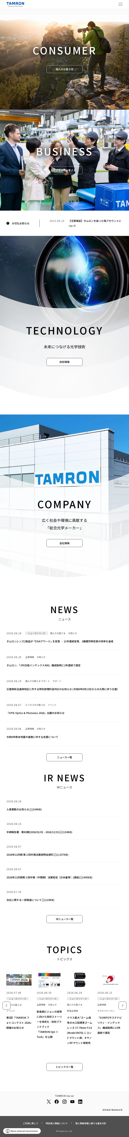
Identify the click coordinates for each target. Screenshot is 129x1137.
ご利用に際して (30, 1123)
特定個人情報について (57, 1123)
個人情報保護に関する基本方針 (90, 1123)
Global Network (113, 1110)
